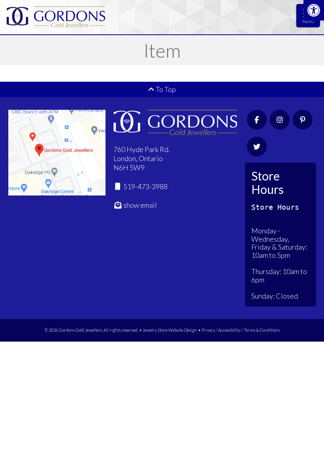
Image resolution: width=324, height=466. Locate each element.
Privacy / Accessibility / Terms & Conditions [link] (241, 330)
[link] (313, 10)
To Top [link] (165, 89)
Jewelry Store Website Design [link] (170, 330)
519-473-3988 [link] (145, 186)
